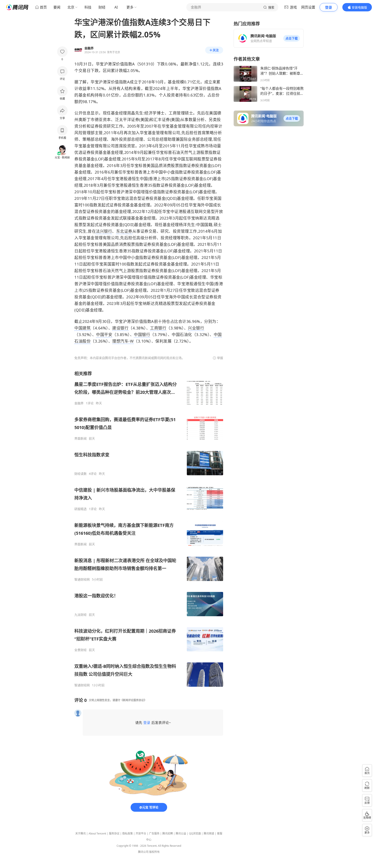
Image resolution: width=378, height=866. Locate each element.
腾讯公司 (143, 852)
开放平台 (141, 833)
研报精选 (80, 508)
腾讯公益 (181, 833)
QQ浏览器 (195, 833)
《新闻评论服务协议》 (133, 700)
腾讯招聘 (167, 833)
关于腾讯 (80, 833)
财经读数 (80, 473)
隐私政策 (127, 833)
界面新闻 (80, 438)
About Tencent (97, 833)
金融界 (79, 403)
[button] (291, 38)
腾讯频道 (209, 833)
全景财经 (80, 649)
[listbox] (148, 529)
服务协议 (114, 833)
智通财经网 (82, 579)
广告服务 (154, 833)
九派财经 (80, 614)
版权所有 (154, 852)
